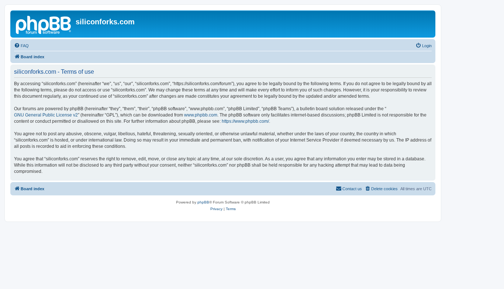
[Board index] (44, 24)
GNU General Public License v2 (46, 115)
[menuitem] (21, 45)
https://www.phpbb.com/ (245, 121)
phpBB (203, 202)
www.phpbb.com (200, 115)
